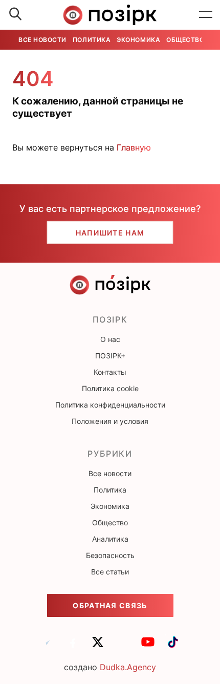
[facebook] (72, 647)
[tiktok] (173, 647)
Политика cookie (110, 388)
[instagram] (122, 647)
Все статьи (110, 571)
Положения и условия (110, 421)
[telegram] (47, 647)
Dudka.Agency (128, 667)
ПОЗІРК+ (110, 355)
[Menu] (205, 15)
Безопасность (110, 555)
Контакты (110, 372)
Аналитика (110, 539)
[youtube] (148, 647)
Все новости (42, 40)
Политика (92, 40)
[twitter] (97, 647)
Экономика (138, 40)
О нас (110, 339)
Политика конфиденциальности (110, 404)
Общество (185, 40)
